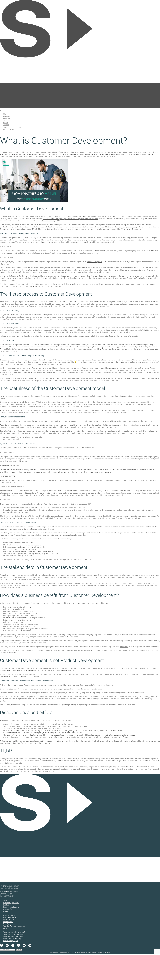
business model (108, 242)
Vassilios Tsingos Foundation (14, 926)
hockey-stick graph (7, 362)
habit (49, 554)
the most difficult (38, 516)
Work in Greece (8, 920)
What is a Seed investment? (13, 936)
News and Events (9, 917)
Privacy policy (54, 952)
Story (5, 901)
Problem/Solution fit (101, 317)
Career (5, 911)
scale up (14, 351)
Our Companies (9, 915)
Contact (6, 905)
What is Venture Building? (12, 939)
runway (119, 518)
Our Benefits (7, 909)
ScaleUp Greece (9, 924)
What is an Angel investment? (14, 932)
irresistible (124, 647)
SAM (38, 229)
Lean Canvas (153, 227)
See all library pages (10, 941)
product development (94, 262)
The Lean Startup (47, 221)
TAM (33, 229)
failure (36, 336)
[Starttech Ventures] (80, 108)
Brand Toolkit (8, 922)
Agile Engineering (134, 229)
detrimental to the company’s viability (87, 349)
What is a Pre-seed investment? (14, 934)
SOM (42, 229)
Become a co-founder (11, 907)
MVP (8, 319)
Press (5, 928)
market (28, 229)
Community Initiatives (11, 903)
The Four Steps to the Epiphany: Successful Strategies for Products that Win (70, 219)
